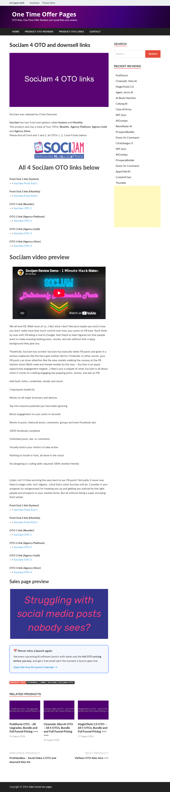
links (43, 683)
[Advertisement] (137, 206)
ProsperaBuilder (125, 132)
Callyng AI (121, 103)
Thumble (121, 183)
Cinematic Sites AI (126, 81)
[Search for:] (137, 54)
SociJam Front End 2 (26, 196)
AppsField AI (123, 171)
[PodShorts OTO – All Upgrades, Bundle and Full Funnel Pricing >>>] (24, 720)
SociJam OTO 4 (23, 246)
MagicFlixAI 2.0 (125, 86)
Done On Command (127, 137)
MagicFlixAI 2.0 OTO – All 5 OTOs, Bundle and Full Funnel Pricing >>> (92, 728)
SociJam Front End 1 (26, 183)
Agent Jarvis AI (124, 92)
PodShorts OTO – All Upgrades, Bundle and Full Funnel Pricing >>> (23, 728)
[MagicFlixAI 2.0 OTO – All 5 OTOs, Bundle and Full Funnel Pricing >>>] (93, 720)
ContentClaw (123, 177)
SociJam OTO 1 (23, 208)
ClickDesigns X (124, 143)
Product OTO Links (71, 31)
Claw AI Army (123, 109)
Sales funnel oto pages (40, 787)
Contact (95, 31)
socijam (52, 683)
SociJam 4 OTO (66, 683)
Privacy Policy (48, 3)
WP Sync (121, 115)
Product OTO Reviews (39, 31)
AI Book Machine (126, 98)
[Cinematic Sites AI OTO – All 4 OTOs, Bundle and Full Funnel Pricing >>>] (59, 720)
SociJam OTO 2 (23, 220)
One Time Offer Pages (44, 14)
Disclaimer (35, 3)
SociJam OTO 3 (23, 233)
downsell (32, 683)
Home (15, 31)
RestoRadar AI (124, 126)
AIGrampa (122, 120)
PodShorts (122, 75)
